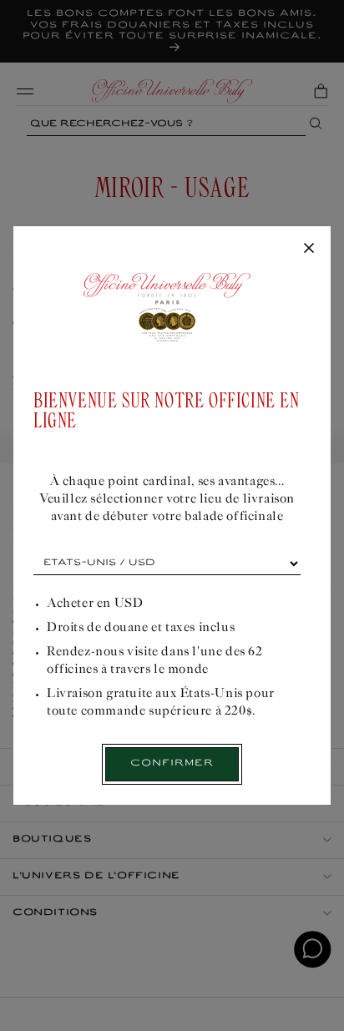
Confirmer (172, 763)
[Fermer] (309, 249)
